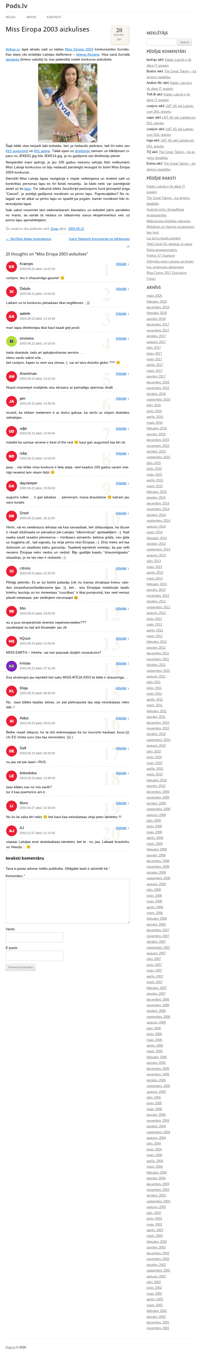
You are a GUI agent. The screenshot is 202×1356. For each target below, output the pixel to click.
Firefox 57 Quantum (161, 255)
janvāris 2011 (156, 717)
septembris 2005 (158, 1086)
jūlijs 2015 (154, 463)
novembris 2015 (158, 446)
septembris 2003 (158, 1201)
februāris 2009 (157, 849)
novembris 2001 (158, 1328)
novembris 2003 (158, 1190)
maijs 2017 (154, 359)
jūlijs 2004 (154, 1143)
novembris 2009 (158, 797)
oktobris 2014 (156, 515)
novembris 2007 (158, 936)
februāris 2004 (157, 1172)
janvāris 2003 (156, 1247)
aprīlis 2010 (155, 769)
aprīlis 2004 (155, 1161)
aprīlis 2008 (155, 907)
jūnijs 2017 (154, 353)
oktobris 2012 (156, 601)
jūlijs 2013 (154, 561)
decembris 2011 (158, 653)
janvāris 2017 (156, 376)
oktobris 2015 (156, 451)
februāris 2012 (157, 642)
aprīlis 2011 (155, 699)
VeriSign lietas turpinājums (28, 239)
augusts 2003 (156, 1207)
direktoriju (82, 151)
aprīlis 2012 (155, 630)
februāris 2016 (157, 428)
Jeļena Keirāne (88, 54)
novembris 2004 (158, 1120)
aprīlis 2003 (155, 1230)
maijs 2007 (154, 970)
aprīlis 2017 (155, 365)
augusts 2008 (156, 884)
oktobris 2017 (156, 336)
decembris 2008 (158, 861)
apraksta (12, 59)
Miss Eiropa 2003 (79, 49)
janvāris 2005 (156, 1115)
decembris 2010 (158, 723)
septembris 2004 (158, 1132)
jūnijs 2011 (154, 688)
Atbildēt (121, 264)
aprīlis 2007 (155, 976)
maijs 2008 (154, 901)
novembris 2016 (158, 388)
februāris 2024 (157, 301)
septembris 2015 (158, 457)
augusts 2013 (156, 555)
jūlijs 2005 (154, 1097)
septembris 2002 (158, 1270)
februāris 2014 (157, 538)
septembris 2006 (158, 1017)
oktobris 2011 (156, 665)
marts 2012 (155, 636)
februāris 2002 (157, 1311)
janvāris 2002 (156, 1317)
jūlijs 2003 (154, 1213)
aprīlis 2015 (155, 480)
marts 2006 (155, 1051)
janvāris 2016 (156, 434)
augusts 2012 (156, 613)
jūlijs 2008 (154, 890)
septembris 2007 (158, 947)
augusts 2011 (156, 676)
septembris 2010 (158, 740)
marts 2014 (155, 532)
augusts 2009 (156, 815)
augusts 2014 (156, 526)
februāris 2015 (157, 492)
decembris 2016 (158, 382)
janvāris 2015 (156, 497)
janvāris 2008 (156, 924)
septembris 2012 (158, 607)
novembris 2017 (158, 330)
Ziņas (54, 229)
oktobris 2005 (156, 1080)
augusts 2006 (156, 1022)
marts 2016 (155, 423)
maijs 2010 (154, 763)
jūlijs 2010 (154, 751)
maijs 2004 (154, 1155)
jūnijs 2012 (154, 619)
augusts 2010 (156, 745)
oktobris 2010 (156, 734)
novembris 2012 (158, 596)
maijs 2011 (154, 693)
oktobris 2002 (156, 1265)
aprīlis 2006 (155, 1045)
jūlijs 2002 (154, 1282)
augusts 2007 (156, 953)
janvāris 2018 (156, 319)
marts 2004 (155, 1166)
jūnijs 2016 (154, 411)
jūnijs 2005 (154, 1103)
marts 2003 (155, 1236)
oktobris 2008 (156, 872)
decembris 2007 (158, 930)
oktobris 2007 (156, 942)
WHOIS (31, 17)
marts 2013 (155, 578)
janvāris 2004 (156, 1178)
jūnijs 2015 (154, 469)
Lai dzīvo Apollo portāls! (164, 238)
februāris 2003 (157, 1242)
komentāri (119, 33)
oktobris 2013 (156, 544)
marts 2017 (155, 371)
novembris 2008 (158, 866)
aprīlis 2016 (155, 417)
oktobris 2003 (156, 1195)
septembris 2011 (158, 671)
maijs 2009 (154, 832)
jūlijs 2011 (154, 682)
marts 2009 (155, 844)
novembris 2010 (158, 728)
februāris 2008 (157, 918)
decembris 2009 (158, 792)
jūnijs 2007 (154, 965)
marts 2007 (155, 982)
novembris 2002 (158, 1259)
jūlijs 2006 (154, 1028)
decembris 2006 (158, 999)
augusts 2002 (156, 1276)
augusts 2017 (156, 342)
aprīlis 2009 (155, 838)
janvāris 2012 (156, 647)
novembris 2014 (158, 509)
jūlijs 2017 (154, 347)
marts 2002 (155, 1305)
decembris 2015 (158, 440)
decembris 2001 (158, 1322)
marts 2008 (155, 913)
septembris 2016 (158, 399)
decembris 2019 (158, 307)
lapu (27, 188)
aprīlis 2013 (155, 572)
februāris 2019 (157, 313)
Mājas (11, 17)
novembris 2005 (158, 1074)
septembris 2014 (158, 520)
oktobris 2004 (156, 1126)
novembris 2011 (158, 659)
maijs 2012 (154, 624)
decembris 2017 (158, 324)
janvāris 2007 (156, 993)
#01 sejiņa (42, 151)
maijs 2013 (154, 567)
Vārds (10, 929)
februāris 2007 (157, 988)
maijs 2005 (154, 1109)
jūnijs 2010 (154, 757)
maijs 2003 (154, 1224)
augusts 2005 (156, 1092)
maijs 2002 (154, 1293)
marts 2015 (155, 486)
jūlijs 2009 (154, 820)
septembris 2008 (158, 878)
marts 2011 (154, 705)
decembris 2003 (158, 1184)
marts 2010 (155, 774)
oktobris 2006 (156, 1011)
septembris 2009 (158, 809)
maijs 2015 (154, 474)
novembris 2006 (158, 1005)
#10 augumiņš (17, 151)
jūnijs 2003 (154, 1218)
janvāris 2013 (156, 590)
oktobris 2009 (156, 803)
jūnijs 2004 (154, 1149)
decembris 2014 (158, 503)
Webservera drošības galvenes (169, 221)
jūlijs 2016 (154, 405)
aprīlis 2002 (155, 1299)
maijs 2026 (154, 296)
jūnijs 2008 (154, 896)
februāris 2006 (157, 1057)
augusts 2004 (156, 1138)
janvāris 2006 (156, 1063)
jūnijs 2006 (154, 1034)
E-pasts (11, 948)
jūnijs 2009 (154, 826)
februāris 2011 (157, 711)
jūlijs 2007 (154, 959)
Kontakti (54, 17)
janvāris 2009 (156, 855)
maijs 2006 (154, 1040)
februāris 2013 (157, 584)
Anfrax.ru (13, 49)
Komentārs (15, 876)
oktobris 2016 (156, 394)
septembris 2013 (158, 549)
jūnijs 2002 (154, 1288)
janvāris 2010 (156, 786)
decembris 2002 (158, 1253)
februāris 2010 (157, 780)
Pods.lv (16, 5)
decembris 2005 (158, 1069)
